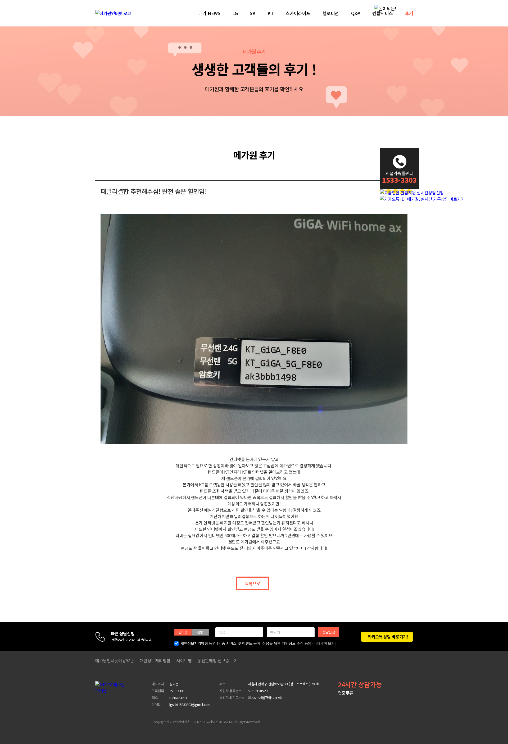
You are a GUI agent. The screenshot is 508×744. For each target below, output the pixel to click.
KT (270, 13)
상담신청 (328, 632)
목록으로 (252, 583)
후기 (409, 13)
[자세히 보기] (326, 643)
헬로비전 (331, 13)
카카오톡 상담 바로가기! (387, 636)
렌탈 (200, 632)
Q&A (355, 13)
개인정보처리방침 (155, 660)
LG (235, 13)
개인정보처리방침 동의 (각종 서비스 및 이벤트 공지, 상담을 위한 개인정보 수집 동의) (258, 643)
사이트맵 (184, 660)
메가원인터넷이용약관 (114, 660)
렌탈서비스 (382, 13)
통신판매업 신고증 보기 (217, 660)
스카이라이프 (297, 13)
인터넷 (183, 632)
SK (252, 13)
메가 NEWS (209, 13)
